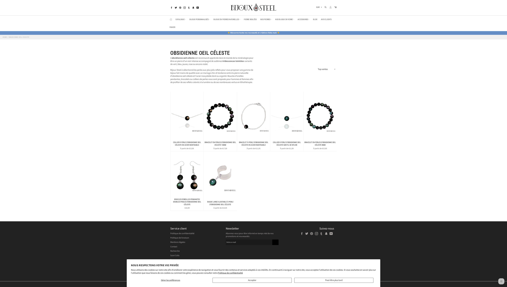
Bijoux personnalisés (199, 19)
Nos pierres (265, 19)
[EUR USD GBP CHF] (318, 8)
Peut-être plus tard (333, 280)
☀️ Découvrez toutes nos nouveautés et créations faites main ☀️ (254, 33)
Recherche (175, 251)
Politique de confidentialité (230, 273)
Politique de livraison (179, 237)
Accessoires (303, 19)
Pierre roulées (250, 19)
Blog (315, 19)
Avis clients (326, 19)
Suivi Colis (174, 255)
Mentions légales (177, 242)
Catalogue (180, 19)
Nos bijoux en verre (284, 19)
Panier (172, 27)
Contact (173, 246)
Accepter (252, 280)
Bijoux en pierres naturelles (226, 19)
